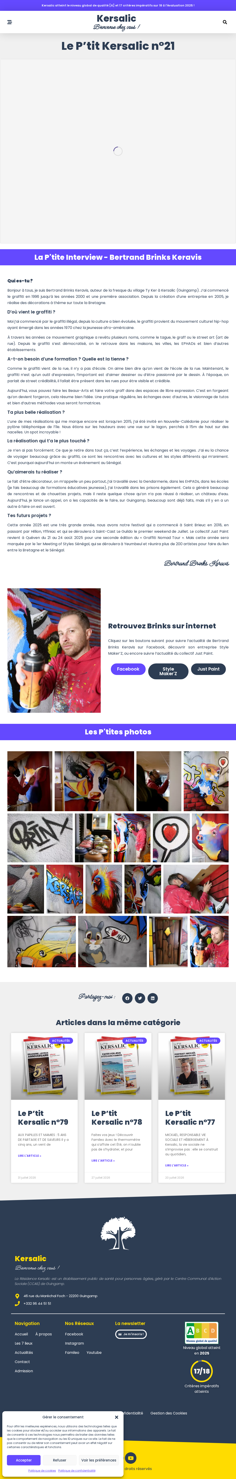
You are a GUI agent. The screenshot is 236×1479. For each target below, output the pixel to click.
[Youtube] (130, 1458)
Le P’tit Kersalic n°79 (43, 1117)
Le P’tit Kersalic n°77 (190, 1117)
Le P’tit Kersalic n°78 (116, 1117)
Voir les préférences (98, 1460)
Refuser (59, 1460)
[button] (116, 1417)
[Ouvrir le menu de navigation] (9, 22)
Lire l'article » (29, 1156)
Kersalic (116, 18)
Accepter (24, 1460)
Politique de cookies (42, 1471)
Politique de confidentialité (76, 1471)
